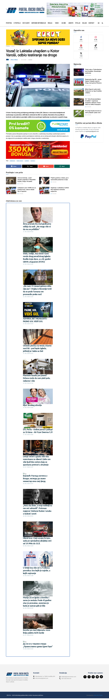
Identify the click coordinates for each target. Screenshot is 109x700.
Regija (50, 23)
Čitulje (77, 23)
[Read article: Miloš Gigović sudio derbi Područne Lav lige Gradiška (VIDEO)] (79, 92)
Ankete (70, 23)
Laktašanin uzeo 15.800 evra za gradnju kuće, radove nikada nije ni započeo (26, 189)
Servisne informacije (38, 23)
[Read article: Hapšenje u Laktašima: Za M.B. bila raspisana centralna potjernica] (44, 190)
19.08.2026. (54, 193)
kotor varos (20, 160)
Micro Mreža (14, 59)
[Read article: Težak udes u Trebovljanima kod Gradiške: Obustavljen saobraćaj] (79, 72)
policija (33, 160)
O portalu (17, 23)
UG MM (63, 23)
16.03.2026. (24, 59)
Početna (9, 23)
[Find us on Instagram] (89, 676)
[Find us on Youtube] (97, 676)
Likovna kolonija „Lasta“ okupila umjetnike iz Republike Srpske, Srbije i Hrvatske (26, 179)
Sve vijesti (26, 23)
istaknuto (12, 160)
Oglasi (84, 23)
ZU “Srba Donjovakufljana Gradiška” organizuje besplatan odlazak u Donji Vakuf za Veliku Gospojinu (93, 101)
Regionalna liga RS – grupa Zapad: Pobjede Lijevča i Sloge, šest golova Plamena (93, 81)
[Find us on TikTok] (101, 676)
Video (57, 23)
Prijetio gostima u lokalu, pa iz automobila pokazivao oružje (60, 178)
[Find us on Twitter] (93, 676)
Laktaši (12, 46)
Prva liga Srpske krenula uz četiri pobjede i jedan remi (93, 111)
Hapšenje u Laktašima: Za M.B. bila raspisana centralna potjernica (60, 189)
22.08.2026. (20, 183)
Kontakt (91, 23)
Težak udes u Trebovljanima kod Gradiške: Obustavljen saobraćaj (93, 71)
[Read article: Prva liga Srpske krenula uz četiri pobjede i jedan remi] (79, 113)
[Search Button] (102, 23)
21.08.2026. (54, 182)
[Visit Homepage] (25, 10)
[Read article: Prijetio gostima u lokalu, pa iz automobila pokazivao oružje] (44, 180)
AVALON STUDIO (98, 695)
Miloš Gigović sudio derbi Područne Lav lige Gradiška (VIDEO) (93, 91)
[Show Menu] (98, 23)
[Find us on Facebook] (85, 676)
